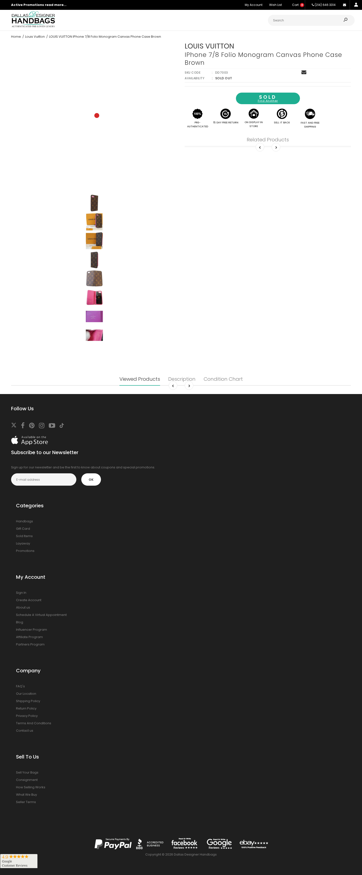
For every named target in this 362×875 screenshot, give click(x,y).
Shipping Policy (28, 701)
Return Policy (26, 708)
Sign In (21, 592)
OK (91, 479)
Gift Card (23, 528)
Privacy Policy (27, 715)
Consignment (27, 779)
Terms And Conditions (33, 723)
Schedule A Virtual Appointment (41, 614)
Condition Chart (223, 379)
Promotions (25, 550)
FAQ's (20, 686)
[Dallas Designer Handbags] (33, 26)
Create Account (28, 600)
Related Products (268, 139)
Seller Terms (26, 802)
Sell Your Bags (27, 772)
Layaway (23, 543)
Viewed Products (139, 379)
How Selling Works (30, 787)
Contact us (24, 730)
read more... (55, 4)
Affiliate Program (29, 637)
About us (23, 607)
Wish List (275, 5)
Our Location (26, 693)
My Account (254, 5)
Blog (19, 622)
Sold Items (24, 536)
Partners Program (30, 644)
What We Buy (26, 794)
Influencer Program (31, 629)
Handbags (24, 521)
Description (182, 379)
